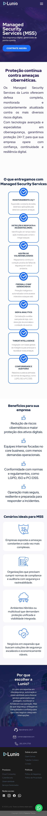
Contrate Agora (17, 48)
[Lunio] (10, 3)
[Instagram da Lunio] (9, 795)
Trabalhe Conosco (32, 760)
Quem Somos (30, 756)
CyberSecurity (7, 778)
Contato (28, 764)
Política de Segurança (33, 774)
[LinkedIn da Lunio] (3, 795)
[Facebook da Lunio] (14, 795)
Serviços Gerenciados (10, 785)
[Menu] (41, 3)
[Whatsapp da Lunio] (19, 795)
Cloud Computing (8, 774)
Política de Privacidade (33, 778)
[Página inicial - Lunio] (11, 755)
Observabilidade (8, 781)
